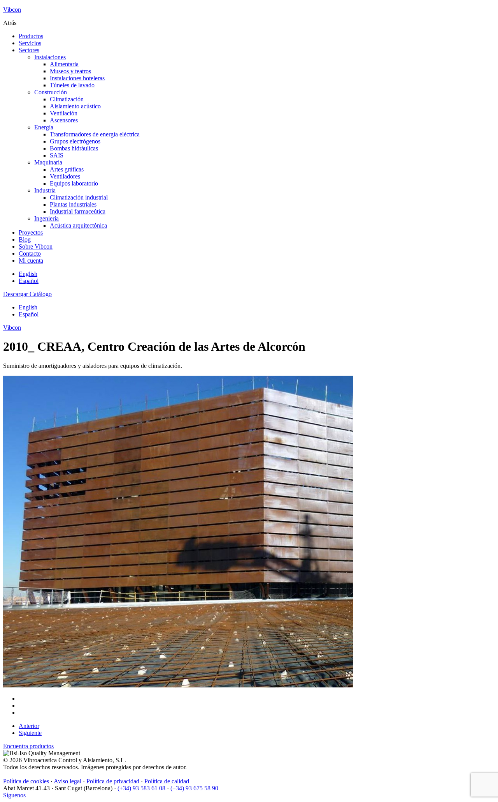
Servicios (30, 43)
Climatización (67, 99)
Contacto (30, 253)
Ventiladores (65, 176)
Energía (43, 127)
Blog (25, 239)
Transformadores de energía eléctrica (95, 134)
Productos (31, 36)
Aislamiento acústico (75, 106)
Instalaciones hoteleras (77, 78)
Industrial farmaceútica (77, 211)
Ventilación (63, 113)
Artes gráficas (67, 169)
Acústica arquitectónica (78, 225)
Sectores (29, 50)
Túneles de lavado (72, 85)
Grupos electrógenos (75, 141)
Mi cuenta (31, 260)
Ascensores (64, 120)
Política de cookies (26, 781)
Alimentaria (64, 64)
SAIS (56, 155)
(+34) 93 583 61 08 (141, 788)
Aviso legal (67, 781)
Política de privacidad (112, 781)
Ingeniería (46, 218)
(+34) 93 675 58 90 (194, 788)
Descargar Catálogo (27, 294)
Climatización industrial (79, 197)
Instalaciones (50, 57)
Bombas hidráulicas (74, 148)
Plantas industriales (73, 204)
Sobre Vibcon (36, 246)
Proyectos (31, 232)
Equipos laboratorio (74, 183)
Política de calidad (166, 781)
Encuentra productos (28, 746)
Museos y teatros (70, 71)
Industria (45, 190)
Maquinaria (48, 162)
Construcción (50, 92)
